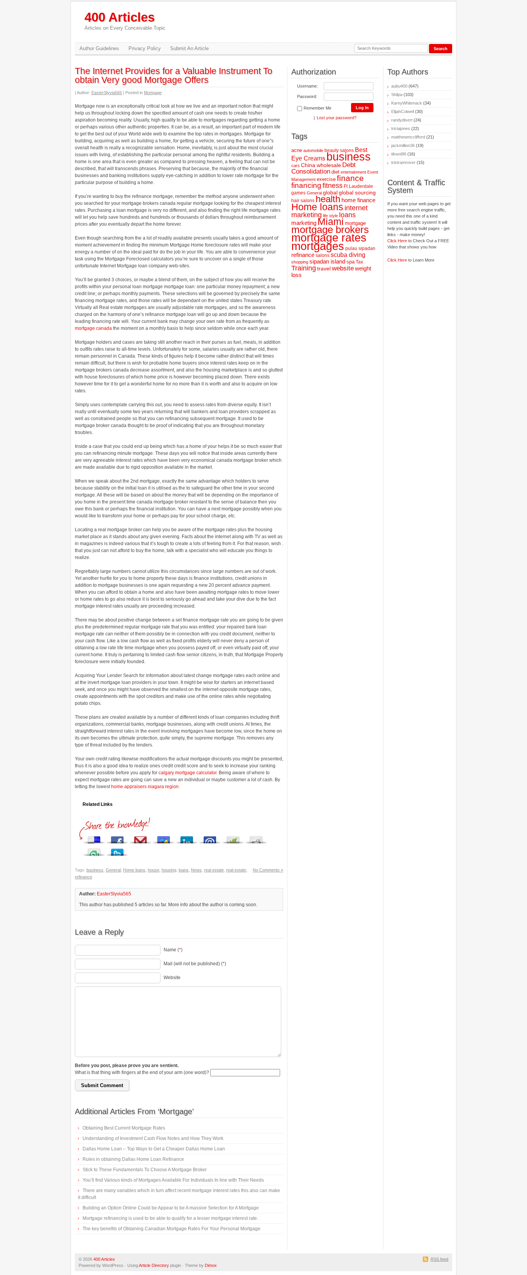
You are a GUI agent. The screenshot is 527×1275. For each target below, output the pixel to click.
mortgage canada (93, 328)
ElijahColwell (402, 111)
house (153, 870)
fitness (333, 185)
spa (350, 262)
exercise (326, 179)
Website (172, 977)
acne (296, 150)
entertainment (353, 172)
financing (306, 185)
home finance (358, 200)
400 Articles (125, 20)
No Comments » (268, 870)
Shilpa (396, 94)
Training (303, 268)
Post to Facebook (117, 837)
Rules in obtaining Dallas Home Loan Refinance (133, 1159)
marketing (303, 223)
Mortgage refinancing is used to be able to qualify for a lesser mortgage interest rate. (170, 1218)
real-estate (236, 870)
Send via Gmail (140, 837)
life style (330, 215)
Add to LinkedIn (186, 837)
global (330, 192)
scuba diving (348, 254)
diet (335, 172)
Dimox (211, 1265)
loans (184, 870)
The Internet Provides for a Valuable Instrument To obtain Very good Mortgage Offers (173, 75)
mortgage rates (329, 237)
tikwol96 (398, 154)
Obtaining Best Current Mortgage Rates (124, 1128)
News (196, 870)
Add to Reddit (256, 837)
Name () (173, 949)
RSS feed (439, 1259)
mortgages (317, 246)
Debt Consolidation (323, 168)
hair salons (302, 200)
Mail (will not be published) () (195, 963)
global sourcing (357, 192)
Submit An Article (189, 48)
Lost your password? (336, 117)
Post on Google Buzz (163, 837)
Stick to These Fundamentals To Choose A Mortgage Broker (145, 1169)
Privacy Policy (144, 48)
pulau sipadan (360, 248)
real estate (214, 870)
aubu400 (399, 86)
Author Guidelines (99, 48)
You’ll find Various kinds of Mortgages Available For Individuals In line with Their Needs (173, 1180)
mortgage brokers (330, 229)
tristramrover (403, 162)
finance (350, 178)
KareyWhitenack (406, 103)
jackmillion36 (403, 145)
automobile (313, 150)
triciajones (400, 128)
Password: (307, 96)
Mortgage (153, 92)
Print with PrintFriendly (233, 837)
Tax (359, 261)
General (113, 870)
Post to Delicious (94, 837)
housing (169, 870)
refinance (83, 877)
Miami (331, 221)
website (343, 268)
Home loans (134, 870)
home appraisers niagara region (145, 786)
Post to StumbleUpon (94, 850)
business (94, 870)
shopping (299, 262)
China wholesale (321, 165)
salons (322, 255)
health (328, 199)
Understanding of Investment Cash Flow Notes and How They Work (153, 1138)
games (298, 192)
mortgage (355, 223)
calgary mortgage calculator (187, 772)
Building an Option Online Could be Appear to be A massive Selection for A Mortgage (171, 1208)
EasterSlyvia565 (106, 92)
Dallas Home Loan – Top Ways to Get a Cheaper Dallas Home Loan (154, 1149)
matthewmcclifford (408, 137)
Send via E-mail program (209, 837)
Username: (307, 86)
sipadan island (327, 261)
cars (295, 165)
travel (324, 268)
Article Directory (154, 1265)
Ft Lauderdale (358, 186)
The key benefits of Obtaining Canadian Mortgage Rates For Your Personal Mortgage (171, 1228)
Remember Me (317, 108)
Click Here (397, 240)
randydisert (401, 120)
